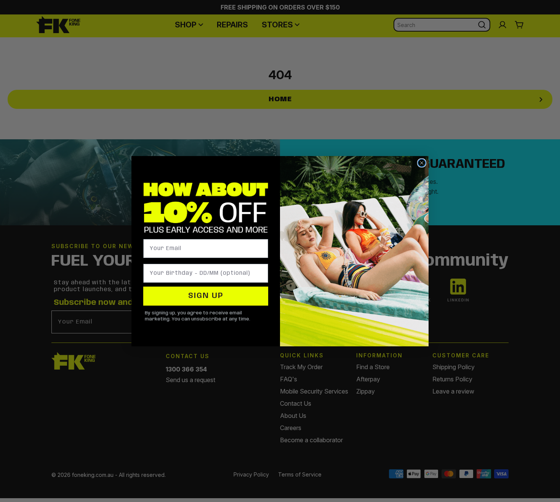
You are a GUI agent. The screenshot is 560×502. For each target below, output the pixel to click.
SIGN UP (206, 296)
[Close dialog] (422, 163)
